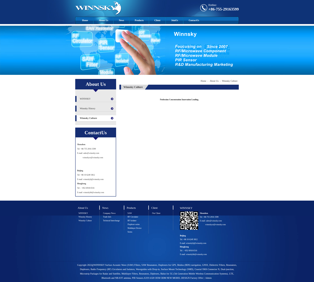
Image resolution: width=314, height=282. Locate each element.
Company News (109, 213)
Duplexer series (134, 224)
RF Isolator (132, 220)
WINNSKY (85, 99)
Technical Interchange (111, 220)
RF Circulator (133, 217)
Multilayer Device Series (134, 230)
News (121, 20)
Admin (208, 278)
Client (157, 20)
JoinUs (174, 20)
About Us (103, 20)
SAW (130, 213)
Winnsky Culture (88, 118)
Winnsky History (87, 108)
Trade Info (107, 217)
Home (85, 20)
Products (139, 20)
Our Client (156, 213)
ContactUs (194, 20)
